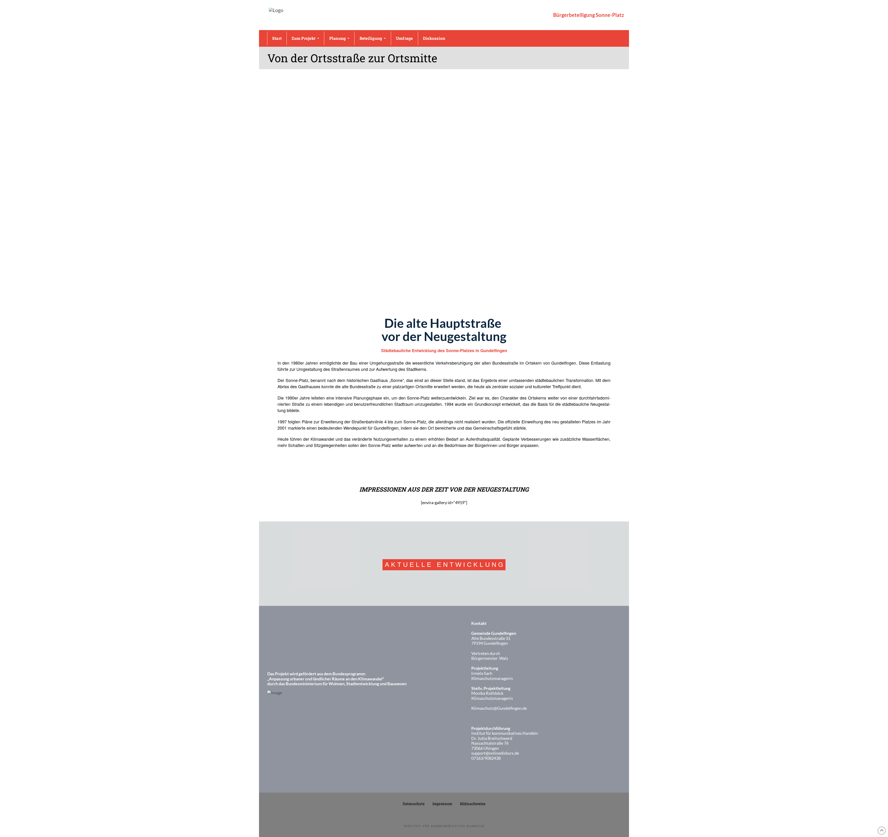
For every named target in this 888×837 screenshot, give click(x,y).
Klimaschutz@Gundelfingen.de (499, 708)
